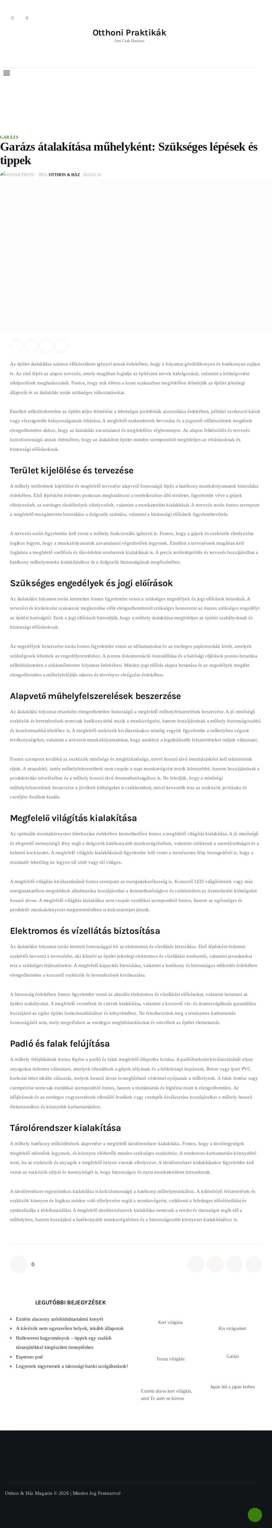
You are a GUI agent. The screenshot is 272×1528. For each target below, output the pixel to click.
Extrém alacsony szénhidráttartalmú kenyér (59, 1319)
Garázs (9, 137)
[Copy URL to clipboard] (61, 346)
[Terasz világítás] (170, 1344)
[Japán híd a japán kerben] (232, 1373)
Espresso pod (29, 1356)
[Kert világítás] (170, 1307)
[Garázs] (232, 1343)
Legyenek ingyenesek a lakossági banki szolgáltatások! (72, 1366)
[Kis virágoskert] (232, 1310)
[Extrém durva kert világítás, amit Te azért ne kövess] (171, 1375)
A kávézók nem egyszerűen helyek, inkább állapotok (70, 1328)
